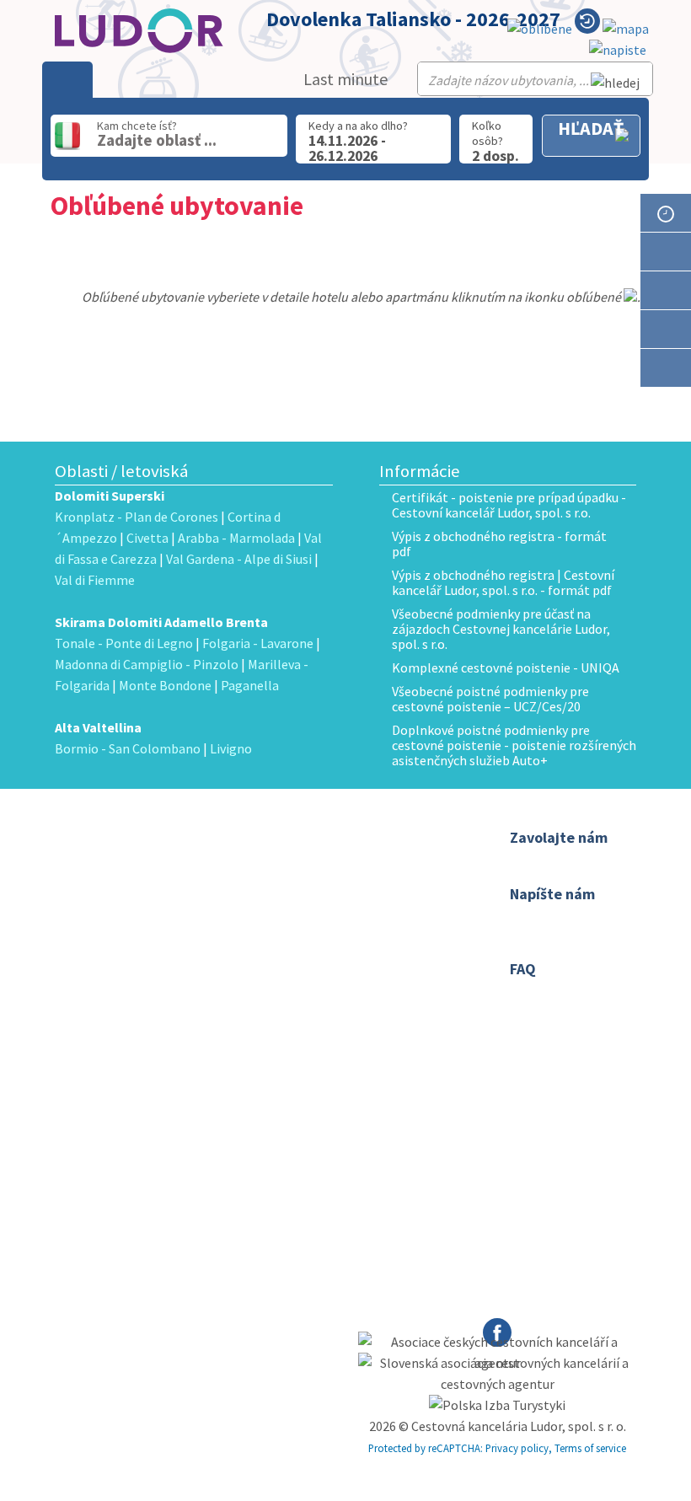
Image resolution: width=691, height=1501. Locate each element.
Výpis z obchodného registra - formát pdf (499, 544)
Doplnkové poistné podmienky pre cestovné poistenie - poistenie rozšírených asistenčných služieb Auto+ (514, 745)
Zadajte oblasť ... (157, 140)
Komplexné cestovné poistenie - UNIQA (505, 667)
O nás (305, 837)
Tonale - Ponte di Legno (124, 643)
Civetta (147, 537)
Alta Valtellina (98, 727)
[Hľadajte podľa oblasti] (665, 252)
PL (339, 964)
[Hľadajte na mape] (665, 290)
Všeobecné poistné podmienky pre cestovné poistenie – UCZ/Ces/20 (490, 699)
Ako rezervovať (330, 881)
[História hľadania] (587, 24)
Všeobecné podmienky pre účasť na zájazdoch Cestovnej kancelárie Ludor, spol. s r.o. (501, 628)
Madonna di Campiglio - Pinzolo (146, 664)
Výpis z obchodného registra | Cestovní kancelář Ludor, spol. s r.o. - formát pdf (503, 582)
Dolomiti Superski (109, 495)
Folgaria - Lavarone (257, 643)
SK (318, 964)
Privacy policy (517, 1448)
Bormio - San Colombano (128, 748)
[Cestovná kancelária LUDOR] (143, 882)
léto (301, 986)
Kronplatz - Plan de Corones (136, 516)
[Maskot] (665, 368)
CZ (297, 964)
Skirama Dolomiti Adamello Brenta (161, 622)
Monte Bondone (165, 685)
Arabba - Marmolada (236, 537)
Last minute (345, 78)
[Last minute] (665, 213)
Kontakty (313, 859)
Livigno (231, 748)
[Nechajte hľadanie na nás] (617, 50)
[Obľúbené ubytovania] (539, 29)
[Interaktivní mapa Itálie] (626, 29)
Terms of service (590, 1448)
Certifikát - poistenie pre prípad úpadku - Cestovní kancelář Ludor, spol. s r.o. (509, 505)
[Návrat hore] (665, 407)
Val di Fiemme (95, 579)
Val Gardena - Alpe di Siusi (239, 558)
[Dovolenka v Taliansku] (665, 329)
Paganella (250, 685)
